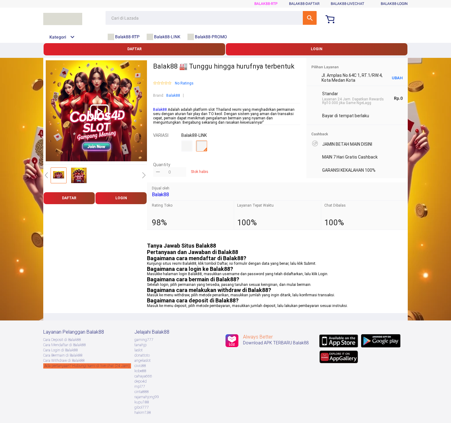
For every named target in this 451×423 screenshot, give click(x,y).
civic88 (140, 366)
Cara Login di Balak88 (60, 350)
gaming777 (143, 340)
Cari (310, 18)
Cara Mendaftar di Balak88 (64, 345)
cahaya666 (143, 376)
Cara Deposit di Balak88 (62, 340)
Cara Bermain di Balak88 (63, 355)
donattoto (142, 355)
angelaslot (142, 360)
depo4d (140, 381)
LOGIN (316, 49)
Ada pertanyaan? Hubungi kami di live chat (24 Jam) (87, 366)
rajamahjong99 (146, 397)
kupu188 (141, 402)
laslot (138, 350)
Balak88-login (394, 4)
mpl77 (139, 386)
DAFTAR (134, 49)
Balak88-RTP (266, 4)
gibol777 (141, 407)
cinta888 (141, 392)
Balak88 (173, 95)
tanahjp (140, 345)
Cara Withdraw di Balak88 (64, 360)
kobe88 (140, 371)
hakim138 (142, 412)
